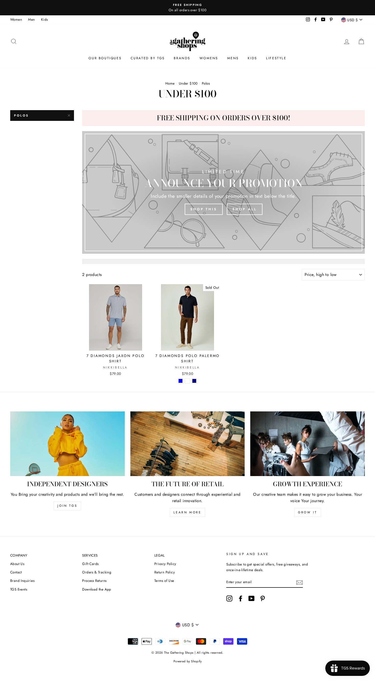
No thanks (188, 369)
